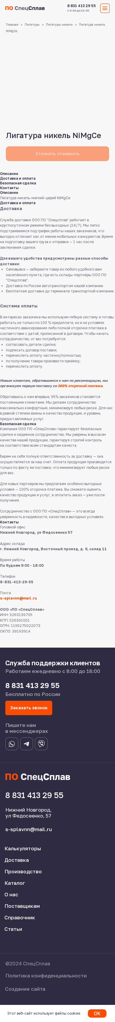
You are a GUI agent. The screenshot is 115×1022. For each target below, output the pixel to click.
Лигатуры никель (59, 24)
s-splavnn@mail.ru (18, 598)
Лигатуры (32, 24)
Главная (12, 24)
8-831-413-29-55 (16, 582)
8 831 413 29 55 (81, 6)
